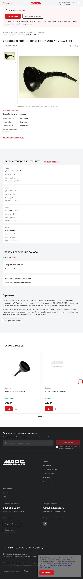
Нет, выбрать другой (33, 16)
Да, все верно (13, 16)
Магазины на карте (51, 161)
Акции (45, 461)
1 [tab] (40, 416)
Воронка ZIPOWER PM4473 (15, 391)
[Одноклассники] (72, 48)
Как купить (47, 465)
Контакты (46, 482)
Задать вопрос (10, 530)
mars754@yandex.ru (53, 507)
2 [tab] (43, 416)
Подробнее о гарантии (13, 320)
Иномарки (47, 478)
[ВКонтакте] (69, 48)
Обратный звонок (12, 524)
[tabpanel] (21, 382)
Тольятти (15, 257)
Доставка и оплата (50, 469)
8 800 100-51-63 (65, 4)
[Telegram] (65, 48)
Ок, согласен (46, 572)
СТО (4, 497)
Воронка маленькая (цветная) (56, 391)
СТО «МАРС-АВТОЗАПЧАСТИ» (24, 547)
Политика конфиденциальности (15, 554)
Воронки (8, 388)
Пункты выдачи (49, 473)
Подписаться (68, 443)
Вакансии (6, 493)
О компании (7, 488)
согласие (65, 446)
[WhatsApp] (75, 48)
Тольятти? (21, 10)
